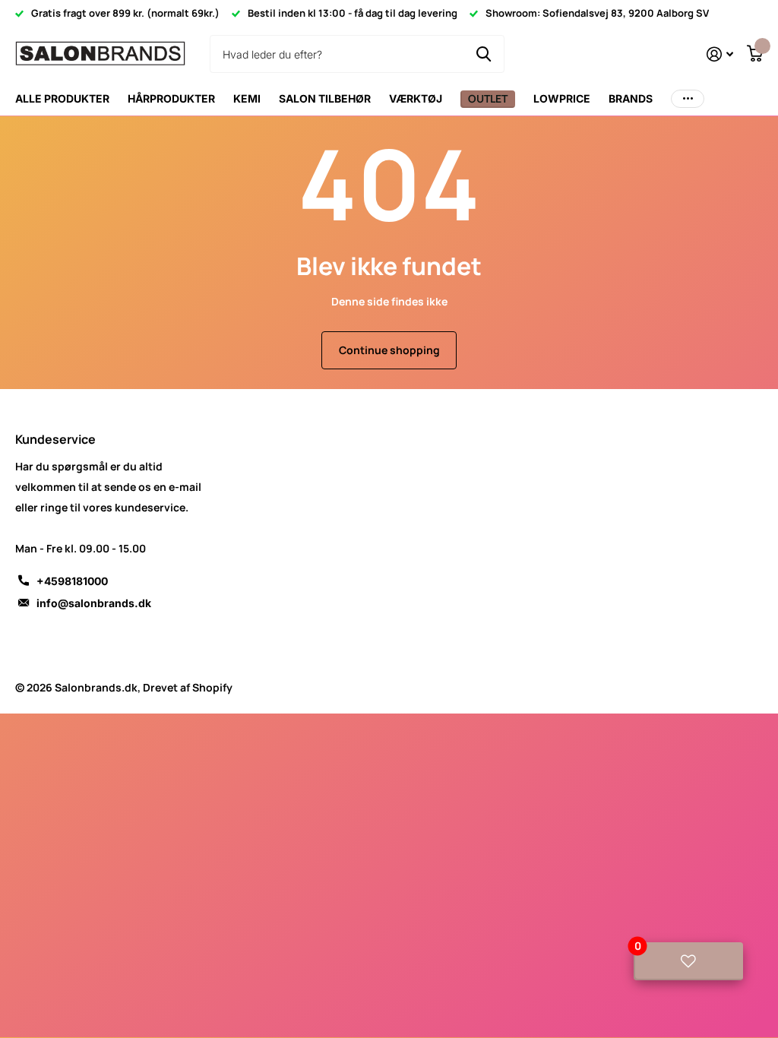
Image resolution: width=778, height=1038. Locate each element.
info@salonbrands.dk (93, 603)
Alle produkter (62, 98)
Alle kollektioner (171, 99)
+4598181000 (72, 580)
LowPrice (561, 98)
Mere (687, 99)
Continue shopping (389, 350)
